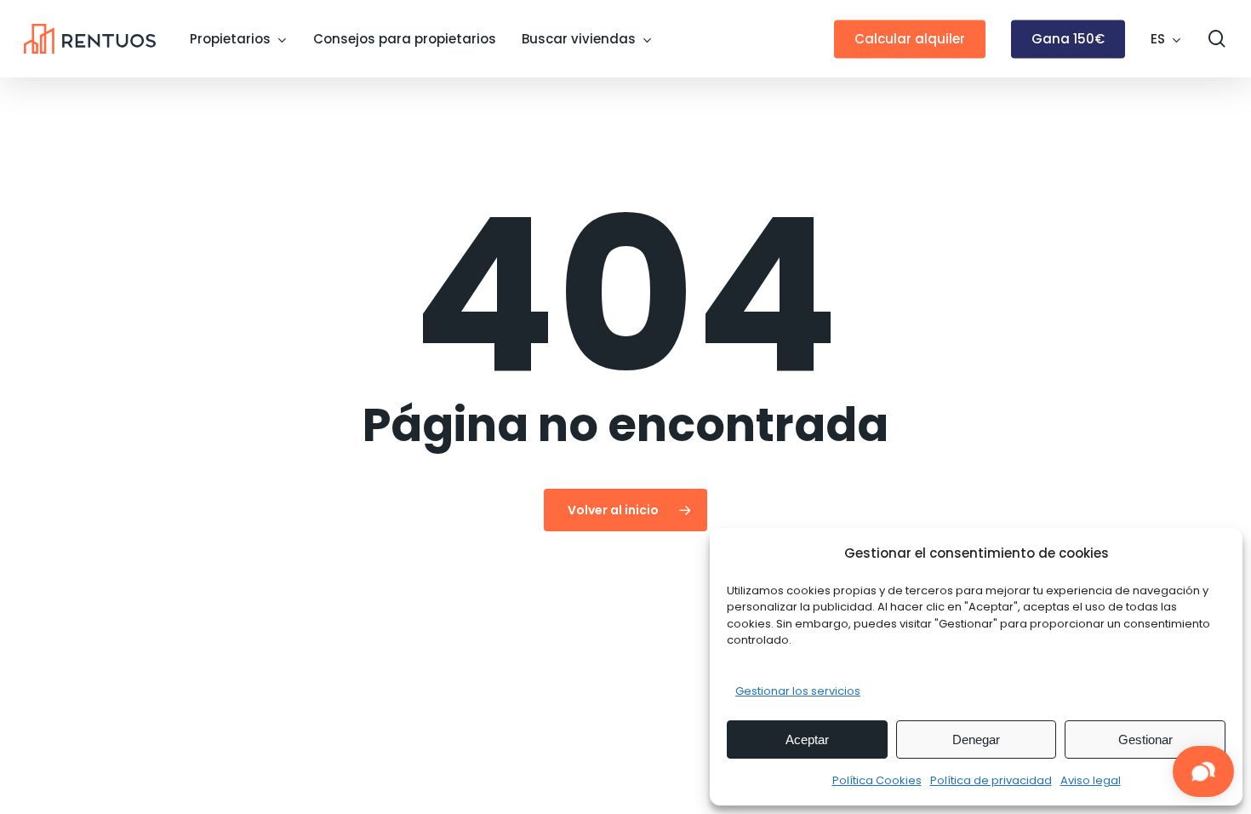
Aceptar (807, 739)
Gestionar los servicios (797, 691)
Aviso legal (1090, 780)
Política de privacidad (991, 780)
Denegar (976, 739)
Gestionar (1145, 739)
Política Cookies (877, 780)
